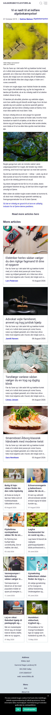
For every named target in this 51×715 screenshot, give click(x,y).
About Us (25, 692)
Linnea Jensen (12, 400)
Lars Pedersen (12, 281)
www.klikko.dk (28, 676)
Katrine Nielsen (26, 19)
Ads (25, 688)
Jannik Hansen (12, 338)
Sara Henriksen (12, 457)
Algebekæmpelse (40, 19)
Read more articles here (25, 214)
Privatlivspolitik (29, 709)
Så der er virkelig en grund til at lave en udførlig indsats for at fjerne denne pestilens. (22, 205)
